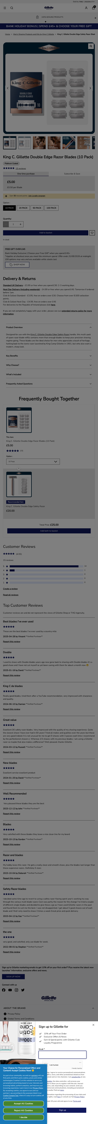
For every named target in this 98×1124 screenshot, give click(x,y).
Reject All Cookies (23, 1110)
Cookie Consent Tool (10, 1095)
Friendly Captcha (77, 1068)
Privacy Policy (38, 1088)
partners (34, 1075)
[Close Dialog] (93, 1024)
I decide (23, 1117)
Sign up (62, 1110)
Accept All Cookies (23, 1103)
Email (42, 1049)
